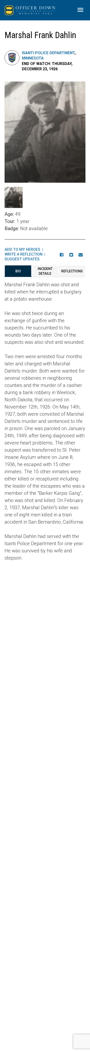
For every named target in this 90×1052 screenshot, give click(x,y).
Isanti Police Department (48, 53)
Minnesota (33, 58)
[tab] (18, 271)
